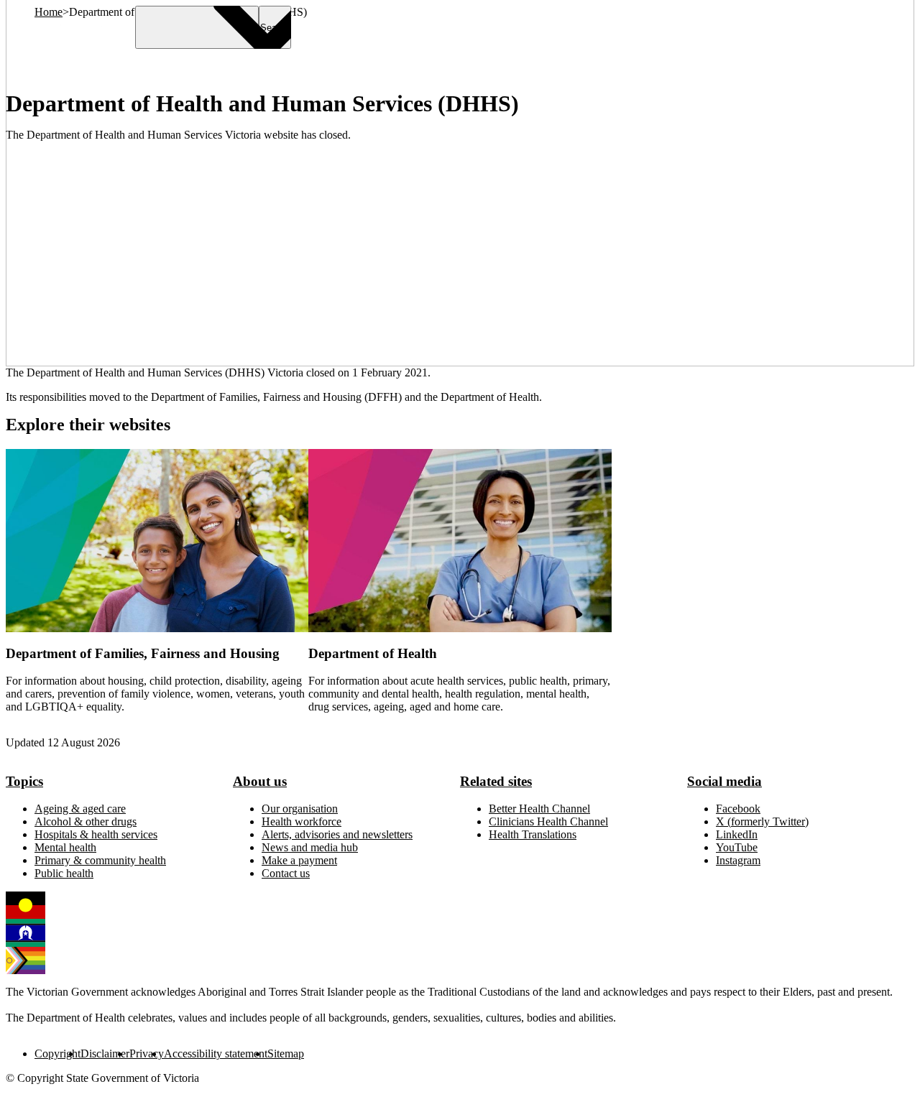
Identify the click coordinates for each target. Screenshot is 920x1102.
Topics (24, 781)
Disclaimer (104, 1053)
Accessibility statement (215, 1053)
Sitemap (285, 1053)
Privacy (146, 1053)
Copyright (57, 1053)
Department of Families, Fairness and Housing (143, 653)
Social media (724, 781)
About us (260, 781)
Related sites (496, 781)
